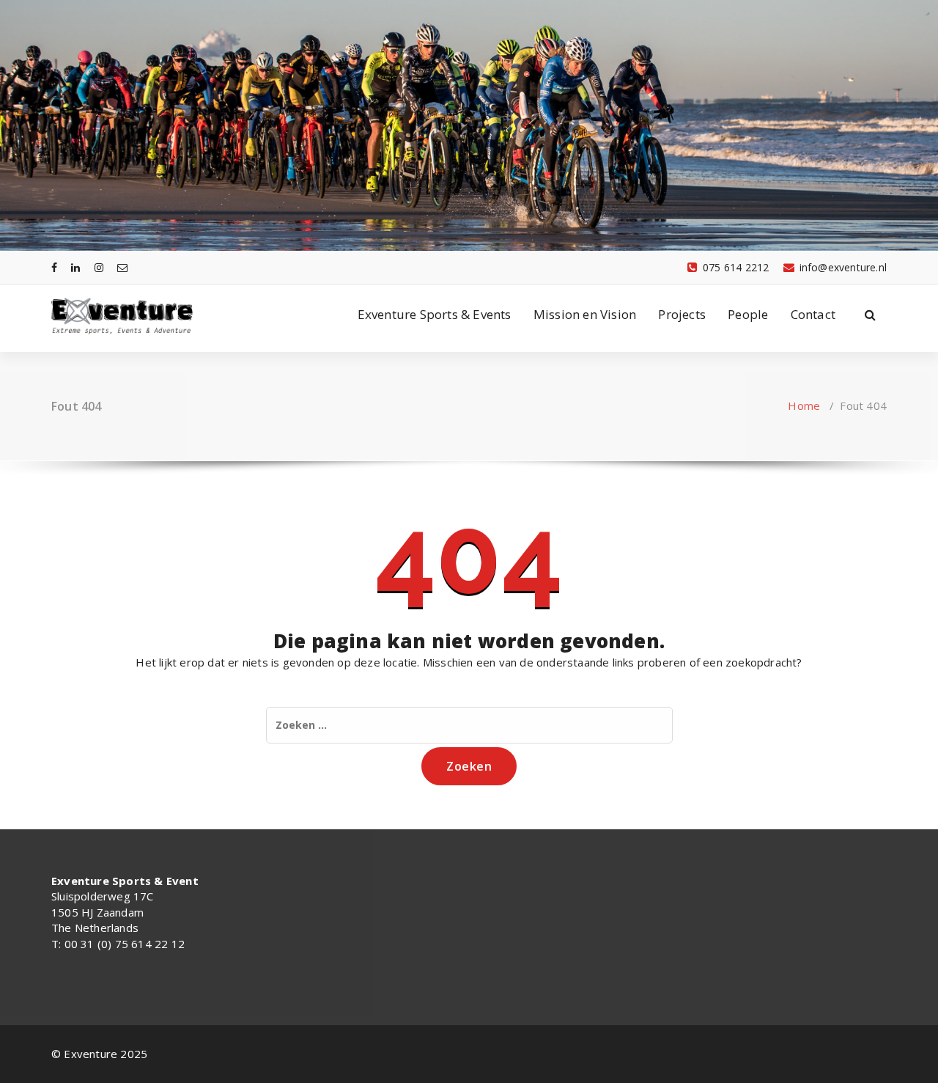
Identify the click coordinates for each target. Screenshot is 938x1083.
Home (804, 405)
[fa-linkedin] (75, 267)
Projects (682, 314)
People (748, 314)
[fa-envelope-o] (122, 267)
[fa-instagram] (99, 267)
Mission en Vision (584, 314)
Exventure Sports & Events (435, 314)
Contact (813, 314)
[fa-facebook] (54, 267)
